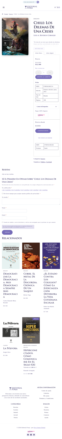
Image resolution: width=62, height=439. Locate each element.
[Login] (55, 7)
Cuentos (15, 410)
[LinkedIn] (34, 434)
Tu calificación (7, 188)
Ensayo (36, 18)
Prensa (46, 412)
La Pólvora (10, 348)
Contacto (46, 415)
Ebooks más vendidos (30, 345)
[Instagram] (31, 434)
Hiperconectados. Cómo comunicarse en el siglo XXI (30, 357)
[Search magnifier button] (38, 2)
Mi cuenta (46, 396)
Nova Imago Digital (39, 427)
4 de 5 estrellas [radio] (34, 190)
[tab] (39, 53)
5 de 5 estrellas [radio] (43, 190)
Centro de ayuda (46, 390)
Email (4, 215)
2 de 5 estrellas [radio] (15, 190)
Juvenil (16, 415)
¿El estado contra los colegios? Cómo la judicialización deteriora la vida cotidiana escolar (51, 288)
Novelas (15, 407)
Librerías (46, 393)
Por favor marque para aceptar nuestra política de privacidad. (22, 193)
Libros (46, 407)
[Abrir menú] (3, 7)
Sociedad (49, 162)
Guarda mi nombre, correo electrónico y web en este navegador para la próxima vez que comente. (30, 222)
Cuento (5, 345)
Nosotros (46, 410)
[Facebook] (28, 434)
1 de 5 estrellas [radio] (6, 190)
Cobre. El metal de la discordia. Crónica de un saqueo (30, 282)
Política (43, 162)
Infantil (16, 412)
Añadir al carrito (43, 77)
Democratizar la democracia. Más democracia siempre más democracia (10, 285)
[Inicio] (2, 14)
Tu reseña (5, 197)
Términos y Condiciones (46, 398)
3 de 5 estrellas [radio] (24, 190)
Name (4, 208)
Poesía (16, 417)
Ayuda (46, 417)
